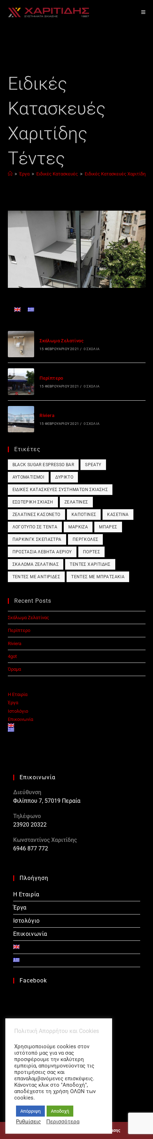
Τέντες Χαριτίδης (90, 564)
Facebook (33, 980)
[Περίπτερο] (21, 381)
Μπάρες (108, 526)
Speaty (93, 464)
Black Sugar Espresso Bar (43, 464)
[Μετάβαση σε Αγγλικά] (17, 309)
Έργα (13, 702)
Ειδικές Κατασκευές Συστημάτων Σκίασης (60, 489)
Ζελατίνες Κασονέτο (36, 514)
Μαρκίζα (78, 526)
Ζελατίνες (76, 502)
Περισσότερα (62, 1121)
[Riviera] (21, 419)
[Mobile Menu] (143, 12)
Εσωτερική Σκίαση (32, 502)
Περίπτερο (51, 378)
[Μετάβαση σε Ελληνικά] (31, 309)
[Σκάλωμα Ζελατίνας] (21, 344)
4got (12, 656)
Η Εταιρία (17, 694)
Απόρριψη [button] (30, 1111)
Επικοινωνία (20, 719)
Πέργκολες (86, 539)
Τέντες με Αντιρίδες (36, 576)
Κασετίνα (117, 514)
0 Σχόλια (92, 349)
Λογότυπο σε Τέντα (35, 526)
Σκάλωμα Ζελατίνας (61, 340)
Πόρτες (91, 551)
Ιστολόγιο (18, 711)
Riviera (46, 415)
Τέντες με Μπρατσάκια (98, 576)
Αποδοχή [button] (60, 1111)
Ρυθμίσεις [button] (28, 1121)
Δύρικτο (64, 477)
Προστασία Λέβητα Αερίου (42, 551)
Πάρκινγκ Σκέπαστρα (37, 539)
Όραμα (14, 669)
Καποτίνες (84, 514)
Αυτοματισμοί (28, 477)
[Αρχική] (10, 173)
